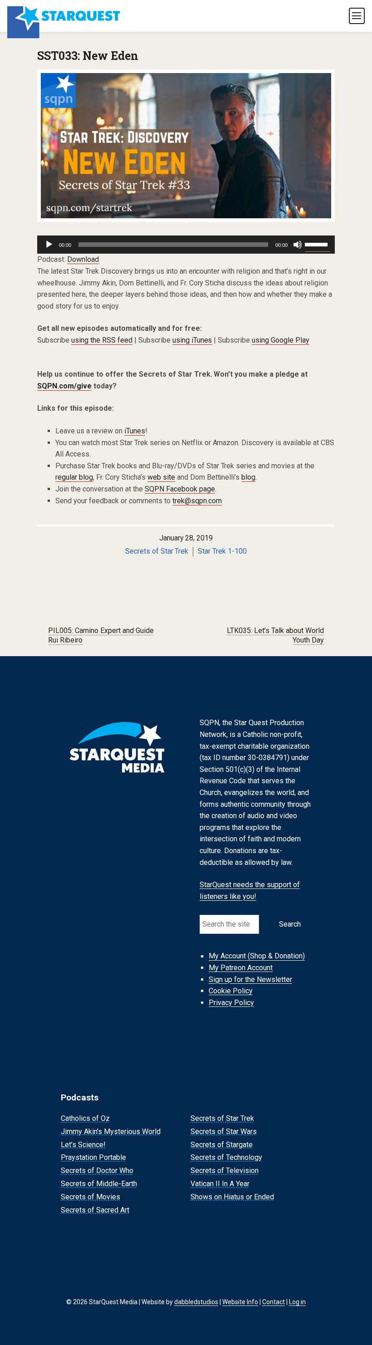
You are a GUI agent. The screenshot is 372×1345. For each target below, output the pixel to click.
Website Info (240, 1302)
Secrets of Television (225, 1170)
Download (83, 259)
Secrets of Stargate (222, 1144)
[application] (186, 245)
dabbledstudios (196, 1302)
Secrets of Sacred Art (95, 1210)
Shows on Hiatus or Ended (232, 1197)
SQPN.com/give (64, 386)
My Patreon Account (241, 967)
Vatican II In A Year (220, 1183)
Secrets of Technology (226, 1158)
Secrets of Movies (90, 1197)
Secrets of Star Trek (157, 551)
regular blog (74, 477)
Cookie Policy (231, 991)
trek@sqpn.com (197, 500)
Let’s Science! (83, 1144)
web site (161, 477)
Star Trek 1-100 (222, 551)
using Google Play (280, 340)
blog (248, 477)
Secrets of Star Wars (224, 1131)
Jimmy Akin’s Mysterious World (111, 1131)
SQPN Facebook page (180, 489)
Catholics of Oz (85, 1118)
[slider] (317, 244)
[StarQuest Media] (64, 16)
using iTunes (192, 340)
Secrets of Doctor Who (97, 1170)
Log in (297, 1302)
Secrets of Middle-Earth (99, 1183)
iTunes (134, 431)
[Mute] (297, 244)
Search (290, 924)
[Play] (49, 244)
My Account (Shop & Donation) (257, 956)
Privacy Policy (231, 1002)
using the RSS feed (101, 340)
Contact (273, 1302)
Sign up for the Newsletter (250, 979)
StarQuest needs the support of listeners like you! (250, 890)
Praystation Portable (93, 1158)
